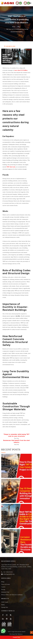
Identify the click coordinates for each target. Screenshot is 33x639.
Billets (3, 604)
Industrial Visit (5, 592)
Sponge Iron (4, 607)
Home (13, 26)
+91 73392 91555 (8, 572)
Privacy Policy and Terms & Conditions (12, 594)
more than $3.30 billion (20, 70)
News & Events (5, 584)
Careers (3, 587)
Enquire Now (16, 637)
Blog (19, 26)
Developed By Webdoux (16, 634)
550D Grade (4, 602)
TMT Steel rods (10, 167)
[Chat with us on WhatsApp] (3, 631)
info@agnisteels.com (8, 574)
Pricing (3, 589)
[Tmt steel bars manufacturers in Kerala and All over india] (7, 3)
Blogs (2, 581)
